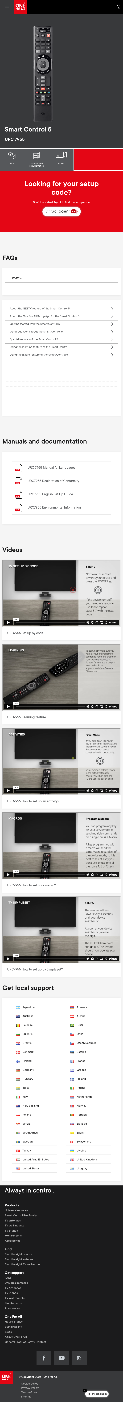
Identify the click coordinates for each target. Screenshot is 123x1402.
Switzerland (84, 1141)
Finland (27, 1061)
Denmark (27, 1052)
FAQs (12, 164)
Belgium (27, 1025)
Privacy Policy (30, 1388)
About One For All (16, 1337)
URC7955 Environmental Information (54, 508)
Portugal (82, 1115)
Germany (28, 1070)
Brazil (80, 1025)
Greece (81, 1070)
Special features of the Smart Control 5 (34, 339)
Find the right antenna (19, 1259)
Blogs (8, 1332)
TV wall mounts (14, 1225)
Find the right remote (18, 1254)
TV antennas (13, 1220)
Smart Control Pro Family (21, 1215)
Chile (80, 1034)
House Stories (14, 1322)
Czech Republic (86, 1043)
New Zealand (30, 1106)
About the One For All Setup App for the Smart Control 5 (44, 316)
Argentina (28, 1007)
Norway (81, 1106)
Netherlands (84, 1097)
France (81, 1061)
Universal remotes (16, 1210)
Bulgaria (27, 1034)
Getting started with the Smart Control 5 (35, 324)
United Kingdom (87, 1159)
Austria (81, 1016)
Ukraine (81, 1150)
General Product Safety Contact (25, 1342)
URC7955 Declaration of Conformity (53, 481)
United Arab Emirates (35, 1159)
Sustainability (13, 1327)
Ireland (81, 1088)
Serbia (26, 1124)
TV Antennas (13, 1288)
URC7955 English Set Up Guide (50, 494)
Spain (80, 1133)
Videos (61, 164)
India (25, 1088)
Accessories (12, 1241)
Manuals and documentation (36, 165)
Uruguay (82, 1168)
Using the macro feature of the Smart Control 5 (39, 355)
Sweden (27, 1141)
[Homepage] (20, 7)
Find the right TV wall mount (23, 1264)
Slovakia (82, 1124)
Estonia (81, 1052)
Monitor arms (13, 1236)
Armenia (82, 1007)
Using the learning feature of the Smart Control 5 (40, 347)
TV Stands (11, 1231)
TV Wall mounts (15, 1298)
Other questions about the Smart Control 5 (36, 331)
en (120, 8)
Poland (26, 1115)
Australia (27, 1016)
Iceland (81, 1079)
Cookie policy (29, 1384)
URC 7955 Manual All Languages (51, 468)
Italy (25, 1097)
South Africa (30, 1133)
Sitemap (26, 1396)
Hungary (27, 1079)
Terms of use (29, 1392)
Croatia (27, 1043)
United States (30, 1168)
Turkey (26, 1150)
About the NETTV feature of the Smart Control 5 (40, 308)
